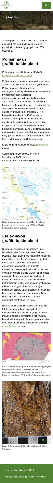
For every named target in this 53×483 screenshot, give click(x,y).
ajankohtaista (41, 145)
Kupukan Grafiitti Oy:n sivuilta (17, 75)
